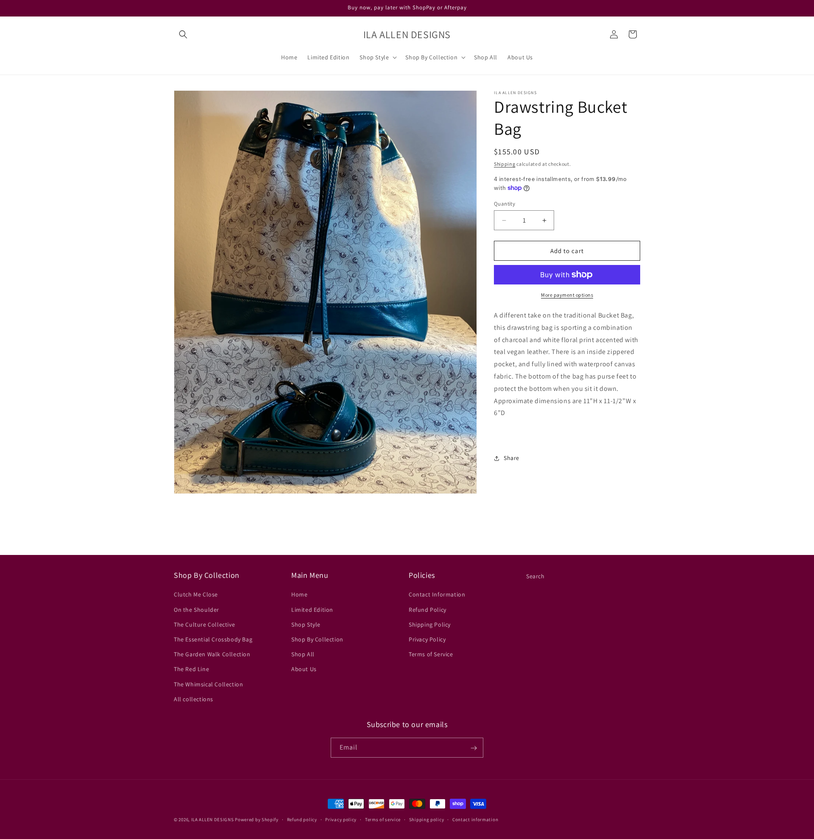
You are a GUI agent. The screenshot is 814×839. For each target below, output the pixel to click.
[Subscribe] (473, 748)
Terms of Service (431, 654)
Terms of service (383, 819)
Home (299, 595)
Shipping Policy (430, 624)
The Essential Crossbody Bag (213, 639)
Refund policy (302, 819)
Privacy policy (341, 819)
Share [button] (511, 458)
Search (535, 576)
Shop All (303, 654)
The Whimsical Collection (208, 684)
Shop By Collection (317, 639)
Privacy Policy (427, 639)
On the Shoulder (196, 609)
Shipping (505, 164)
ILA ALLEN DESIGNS (212, 819)
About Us (304, 669)
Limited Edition (312, 609)
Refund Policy (427, 609)
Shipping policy (426, 819)
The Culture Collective (204, 624)
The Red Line (191, 669)
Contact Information (437, 595)
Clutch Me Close (196, 595)
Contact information (475, 819)
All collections (193, 699)
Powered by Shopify (257, 819)
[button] (183, 34)
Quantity (504, 203)
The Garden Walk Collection (212, 654)
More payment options (567, 295)
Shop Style (306, 624)
